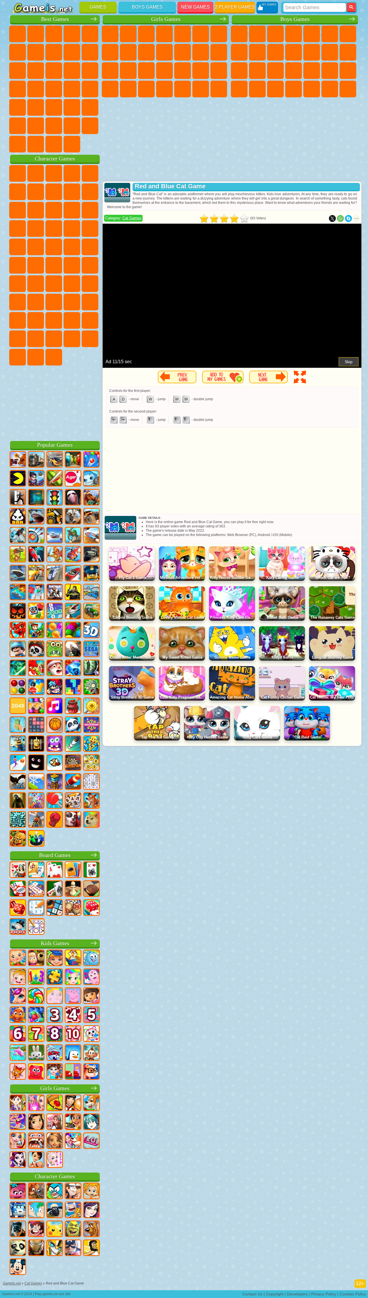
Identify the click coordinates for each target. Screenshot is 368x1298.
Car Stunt (35, 107)
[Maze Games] (18, 820)
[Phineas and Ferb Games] (36, 1210)
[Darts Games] (73, 763)
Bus (293, 89)
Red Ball (53, 191)
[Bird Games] (18, 782)
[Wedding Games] (18, 1141)
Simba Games (35, 338)
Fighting (329, 52)
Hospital (164, 70)
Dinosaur (53, 89)
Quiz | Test (182, 34)
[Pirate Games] (36, 649)
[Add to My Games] (223, 377)
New (17, 34)
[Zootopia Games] (36, 1191)
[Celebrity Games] (55, 1160)
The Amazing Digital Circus (53, 357)
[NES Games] (36, 744)
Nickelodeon (17, 125)
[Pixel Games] (36, 630)
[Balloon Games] (55, 630)
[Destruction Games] (91, 706)
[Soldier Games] (18, 649)
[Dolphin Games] (18, 1053)
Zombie (311, 34)
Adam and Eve (17, 265)
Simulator (53, 34)
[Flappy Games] (55, 763)
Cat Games (131, 218)
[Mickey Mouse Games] (18, 1267)
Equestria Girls (128, 34)
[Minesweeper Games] (55, 908)
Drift (275, 89)
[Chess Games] (73, 889)
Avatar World (17, 338)
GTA (239, 89)
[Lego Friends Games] (36, 1122)
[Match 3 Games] (73, 668)
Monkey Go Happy (53, 265)
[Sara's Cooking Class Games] (18, 1103)
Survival (311, 70)
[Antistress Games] (91, 744)
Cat (164, 52)
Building (53, 144)
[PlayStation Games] (91, 801)
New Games (195, 7)
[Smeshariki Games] (91, 958)
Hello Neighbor (53, 320)
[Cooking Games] (73, 1122)
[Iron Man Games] (36, 1248)
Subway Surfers (53, 210)
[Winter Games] (36, 782)
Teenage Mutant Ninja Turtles (257, 52)
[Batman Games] (18, 1229)
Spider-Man (72, 247)
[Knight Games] (18, 839)
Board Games (55, 855)
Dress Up (182, 52)
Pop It (53, 52)
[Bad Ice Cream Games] (18, 517)
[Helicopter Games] (73, 555)
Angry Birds (72, 210)
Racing (348, 52)
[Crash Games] (91, 592)
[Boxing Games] (55, 820)
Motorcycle (275, 52)
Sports (90, 52)
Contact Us (252, 1294)
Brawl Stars (90, 283)
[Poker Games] (18, 889)
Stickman (293, 52)
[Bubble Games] (36, 1015)
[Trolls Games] (18, 1191)
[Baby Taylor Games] (55, 1072)
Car (239, 52)
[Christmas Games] (55, 668)
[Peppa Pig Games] (73, 996)
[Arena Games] (55, 555)
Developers (297, 1294)
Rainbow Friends (72, 320)
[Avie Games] (55, 1141)
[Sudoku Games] (36, 908)
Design (164, 89)
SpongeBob (35, 173)
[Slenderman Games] (73, 498)
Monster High (200, 34)
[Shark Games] (36, 517)
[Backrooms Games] (18, 801)
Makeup (218, 70)
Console (72, 144)
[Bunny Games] (36, 1053)
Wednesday (53, 338)
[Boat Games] (73, 574)
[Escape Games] (18, 498)
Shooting (348, 89)
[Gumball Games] (55, 1191)
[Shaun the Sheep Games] (55, 1210)
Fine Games (72, 89)
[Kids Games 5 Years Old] (91, 1015)
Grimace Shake (17, 357)
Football (257, 34)
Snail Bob (35, 191)
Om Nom (90, 210)
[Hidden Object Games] (91, 668)
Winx (218, 89)
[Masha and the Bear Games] (36, 958)
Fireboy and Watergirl (146, 34)
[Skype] (348, 218)
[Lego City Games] (91, 574)
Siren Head (53, 283)
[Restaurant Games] (73, 1103)
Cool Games (35, 125)
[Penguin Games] (73, 1053)
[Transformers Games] (55, 1248)
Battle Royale (329, 34)
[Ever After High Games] (18, 1160)
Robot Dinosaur (293, 70)
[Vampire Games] (73, 820)
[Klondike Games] (73, 870)
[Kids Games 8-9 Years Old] (55, 1034)
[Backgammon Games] (18, 908)
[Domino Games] (36, 889)
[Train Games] (55, 574)
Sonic (90, 228)
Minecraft (348, 34)
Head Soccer (17, 144)
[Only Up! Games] (36, 820)
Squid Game (17, 302)
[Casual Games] (36, 801)
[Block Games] (36, 687)
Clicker (90, 70)
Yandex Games (35, 52)
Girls (35, 34)
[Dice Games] (91, 908)
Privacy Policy (323, 1294)
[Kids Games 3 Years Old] (55, 1015)
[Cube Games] (36, 611)
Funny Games (17, 70)
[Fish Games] (18, 1015)
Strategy (275, 34)
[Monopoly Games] (18, 927)
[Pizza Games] (55, 1103)
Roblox (17, 320)
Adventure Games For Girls (218, 34)
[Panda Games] (73, 725)
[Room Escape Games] (36, 498)
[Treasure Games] (36, 706)
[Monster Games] (55, 744)
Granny (72, 302)
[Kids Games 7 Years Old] (36, 1034)
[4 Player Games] (73, 460)
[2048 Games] (18, 706)
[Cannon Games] (73, 782)
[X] (332, 218)
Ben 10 (257, 89)
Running (329, 89)
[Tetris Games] (73, 687)
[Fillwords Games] (36, 725)
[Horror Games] (36, 763)
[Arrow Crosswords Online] (91, 782)
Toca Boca (90, 320)
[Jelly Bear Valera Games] (36, 1072)
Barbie (164, 34)
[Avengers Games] (73, 1248)
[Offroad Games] (91, 555)
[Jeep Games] (91, 517)
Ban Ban (72, 338)
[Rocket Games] (73, 744)
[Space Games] (36, 555)
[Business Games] (18, 725)
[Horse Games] (91, 498)
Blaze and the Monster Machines (72, 228)
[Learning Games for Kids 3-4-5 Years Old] (73, 958)
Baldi (53, 302)
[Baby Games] (18, 958)
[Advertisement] (55, 402)
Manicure (182, 70)
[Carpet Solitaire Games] (55, 889)
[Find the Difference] (73, 1072)
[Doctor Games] (36, 592)
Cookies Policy (353, 1294)
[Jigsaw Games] (55, 977)
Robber (329, 70)
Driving (90, 125)
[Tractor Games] (91, 611)
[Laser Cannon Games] (55, 649)
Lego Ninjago (90, 173)
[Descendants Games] (91, 1210)
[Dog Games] (91, 1103)
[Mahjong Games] (36, 870)
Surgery (200, 70)
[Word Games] (91, 763)
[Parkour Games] (18, 536)
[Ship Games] (18, 574)
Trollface (72, 191)
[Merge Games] (36, 839)
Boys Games (147, 7)
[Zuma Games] (73, 630)
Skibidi (90, 338)
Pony (110, 34)
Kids (72, 34)
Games (98, 7)
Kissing (218, 52)
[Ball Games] (55, 725)
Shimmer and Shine (35, 265)
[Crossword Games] (55, 611)
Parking (239, 34)
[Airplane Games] (55, 536)
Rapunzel (146, 70)
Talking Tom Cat (72, 173)
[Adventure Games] (18, 555)
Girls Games (166, 19)
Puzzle (72, 107)
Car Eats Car (348, 70)
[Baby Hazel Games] (18, 977)
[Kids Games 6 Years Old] (18, 1034)
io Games (35, 70)
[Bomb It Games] (91, 479)
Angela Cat (128, 52)
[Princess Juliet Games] (73, 977)
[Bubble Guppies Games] (91, 1191)
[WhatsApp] (340, 218)
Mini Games (90, 89)
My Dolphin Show (17, 228)
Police (275, 70)
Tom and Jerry (72, 265)
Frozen (146, 52)
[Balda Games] (73, 801)
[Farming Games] (36, 668)
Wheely (17, 173)
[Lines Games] (18, 687)
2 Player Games (235, 7)
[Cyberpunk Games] (73, 592)
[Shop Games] (36, 1103)
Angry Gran (17, 210)
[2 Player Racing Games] (91, 536)
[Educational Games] (55, 958)
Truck (311, 52)
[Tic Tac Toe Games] (36, 927)
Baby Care (146, 89)
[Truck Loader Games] (55, 517)
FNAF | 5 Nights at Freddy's (17, 191)
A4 (35, 302)
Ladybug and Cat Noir (90, 191)
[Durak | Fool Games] (18, 870)
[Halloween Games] (18, 611)
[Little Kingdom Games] (55, 996)
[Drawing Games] (91, 1034)
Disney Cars (53, 228)
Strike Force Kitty (35, 247)
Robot (257, 70)
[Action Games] (18, 460)
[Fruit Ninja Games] (55, 479)
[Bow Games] (36, 536)
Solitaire (17, 89)
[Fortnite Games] (55, 592)
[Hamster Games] (91, 1072)
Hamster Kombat (35, 357)
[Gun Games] (73, 649)
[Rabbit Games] (55, 1053)
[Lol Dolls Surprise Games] (91, 1141)
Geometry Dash (72, 52)
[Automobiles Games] (55, 460)
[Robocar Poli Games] (18, 1210)
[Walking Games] (18, 763)
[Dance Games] (18, 1122)
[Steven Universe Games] (36, 1229)
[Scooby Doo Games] (91, 1229)
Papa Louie (110, 70)
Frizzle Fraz (90, 247)
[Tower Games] (55, 782)
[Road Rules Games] (55, 498)
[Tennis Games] (55, 801)
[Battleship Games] (18, 592)
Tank (293, 34)
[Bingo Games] (73, 908)
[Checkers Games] (91, 889)
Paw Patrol (53, 173)
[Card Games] (55, 870)
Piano (200, 89)
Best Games (55, 19)
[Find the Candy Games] (36, 996)
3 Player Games (90, 107)
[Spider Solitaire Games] (91, 870)
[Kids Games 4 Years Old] (73, 1015)
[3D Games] (91, 630)
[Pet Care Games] (73, 1141)
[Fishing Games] (73, 611)
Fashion (128, 89)
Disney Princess (110, 89)
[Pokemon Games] (55, 1229)
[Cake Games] (73, 706)
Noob (35, 320)
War (35, 144)
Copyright (274, 1294)
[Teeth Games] (36, 1141)
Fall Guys (35, 283)
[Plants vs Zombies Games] (91, 687)
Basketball (72, 125)
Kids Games (55, 943)
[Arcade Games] (18, 479)
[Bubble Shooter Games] (91, 460)
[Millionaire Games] (91, 725)
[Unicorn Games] (18, 996)
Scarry (53, 70)
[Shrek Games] (73, 1229)
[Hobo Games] (91, 1248)
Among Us (72, 283)
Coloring (110, 52)
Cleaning (182, 89)
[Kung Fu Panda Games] (18, 1248)
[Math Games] (36, 977)
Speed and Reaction (17, 107)
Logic (72, 70)
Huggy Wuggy (90, 302)
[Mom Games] (36, 1160)
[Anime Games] (91, 1122)
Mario (53, 247)
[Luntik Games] (91, 977)
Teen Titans (90, 265)
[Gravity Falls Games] (73, 1191)
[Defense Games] (73, 536)
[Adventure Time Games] (73, 1210)
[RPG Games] (36, 479)
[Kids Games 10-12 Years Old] (73, 1034)
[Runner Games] (18, 744)
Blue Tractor (17, 283)
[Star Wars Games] (18, 668)
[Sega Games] (91, 649)
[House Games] (55, 1122)
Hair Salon (200, 52)
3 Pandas (35, 228)
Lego (35, 210)
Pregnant (128, 70)
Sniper (239, 70)
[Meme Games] (91, 820)
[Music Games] (55, 706)
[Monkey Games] (91, 1053)
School (53, 125)
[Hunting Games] (73, 517)
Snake (53, 107)
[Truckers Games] (36, 460)
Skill (17, 52)
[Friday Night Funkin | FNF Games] (55, 687)
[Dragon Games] (18, 630)
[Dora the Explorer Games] (91, 996)
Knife (35, 89)
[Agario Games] (73, 479)
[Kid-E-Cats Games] (18, 1072)
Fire (311, 89)
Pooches (17, 247)
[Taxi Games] (36, 574)
